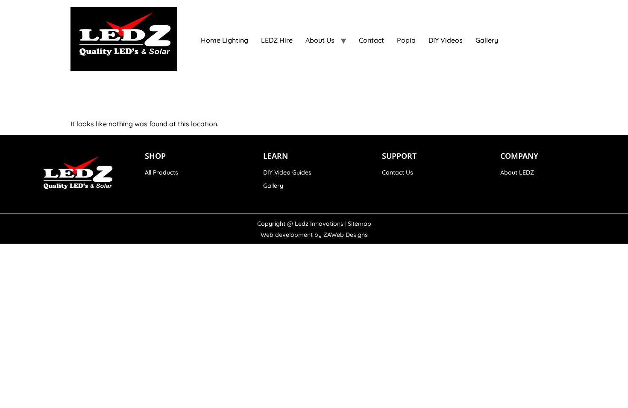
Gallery (486, 40)
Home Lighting (224, 40)
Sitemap (359, 223)
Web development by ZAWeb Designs (314, 235)
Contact (371, 40)
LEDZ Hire (277, 40)
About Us (320, 40)
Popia (406, 40)
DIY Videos (445, 40)
